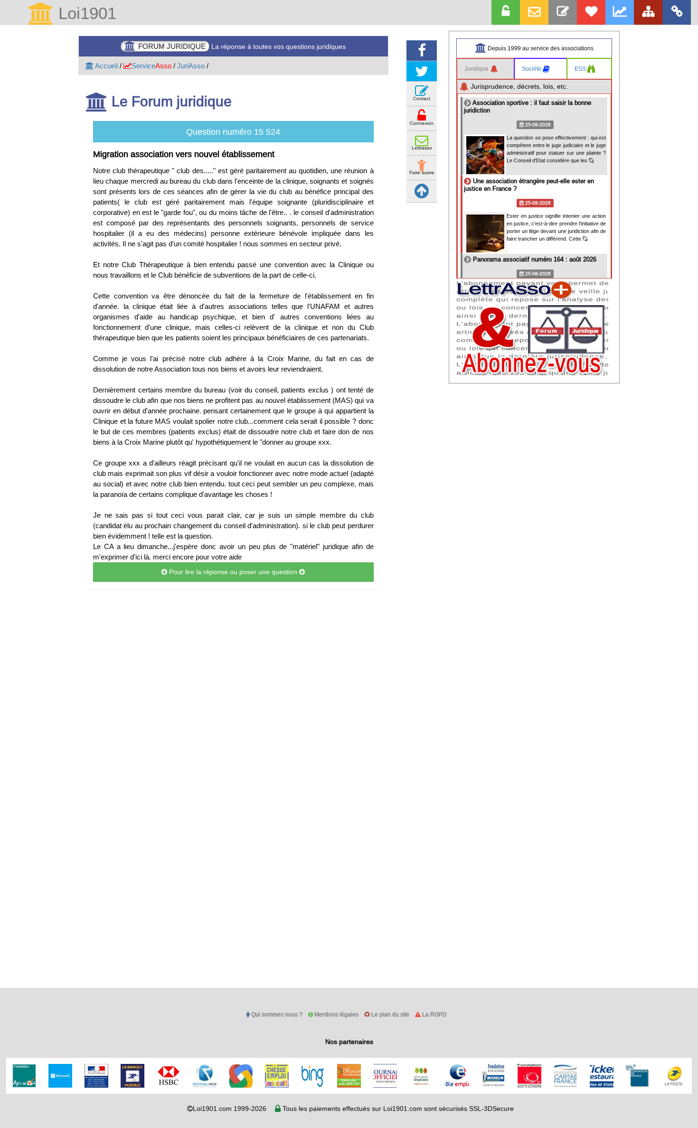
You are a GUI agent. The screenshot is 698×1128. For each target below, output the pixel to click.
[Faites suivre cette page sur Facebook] (421, 50)
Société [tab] (532, 68)
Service (151, 66)
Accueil (106, 66)
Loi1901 (85, 14)
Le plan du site (389, 1014)
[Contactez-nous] (562, 12)
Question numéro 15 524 (233, 132)
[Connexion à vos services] (505, 12)
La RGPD (434, 1014)
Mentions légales (335, 1014)
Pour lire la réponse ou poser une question (233, 572)
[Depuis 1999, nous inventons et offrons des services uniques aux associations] (619, 12)
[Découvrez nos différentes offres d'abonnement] (591, 12)
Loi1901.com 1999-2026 (229, 1108)
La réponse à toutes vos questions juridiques (242, 46)
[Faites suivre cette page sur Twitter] (421, 71)
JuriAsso (191, 66)
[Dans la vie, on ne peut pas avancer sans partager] (648, 12)
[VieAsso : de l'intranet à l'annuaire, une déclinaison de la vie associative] (676, 12)
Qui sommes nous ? (276, 1014)
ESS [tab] (581, 68)
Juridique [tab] (477, 68)
